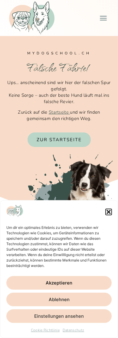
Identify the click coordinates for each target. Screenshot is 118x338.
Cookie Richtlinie (45, 330)
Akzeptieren (59, 283)
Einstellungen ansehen (59, 316)
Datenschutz (73, 330)
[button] (109, 212)
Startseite (59, 112)
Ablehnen (59, 299)
